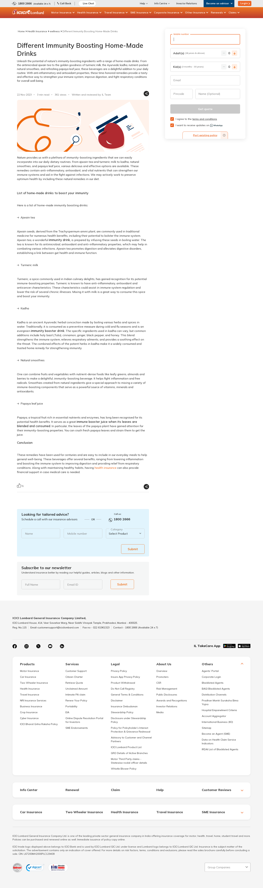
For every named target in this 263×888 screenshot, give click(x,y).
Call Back (65, 3)
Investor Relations (186, 3)
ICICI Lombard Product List (126, 747)
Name (29, 533)
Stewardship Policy (122, 712)
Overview (161, 671)
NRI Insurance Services (33, 700)
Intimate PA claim (75, 694)
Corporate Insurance (166, 12)
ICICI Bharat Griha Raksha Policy (39, 724)
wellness (55, 31)
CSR (158, 682)
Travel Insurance (114, 12)
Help (142, 3)
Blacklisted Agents (212, 682)
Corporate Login (211, 676)
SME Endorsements (76, 727)
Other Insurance (195, 12)
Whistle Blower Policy (123, 768)
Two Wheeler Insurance (34, 682)
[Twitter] (38, 646)
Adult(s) (189, 53)
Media (160, 712)
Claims (233, 12)
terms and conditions (204, 119)
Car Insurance (28, 676)
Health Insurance (87, 12)
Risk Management (166, 688)
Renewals (217, 12)
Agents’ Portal (210, 671)
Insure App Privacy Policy (125, 676)
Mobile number (77, 533)
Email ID (72, 584)
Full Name (31, 584)
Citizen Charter (74, 676)
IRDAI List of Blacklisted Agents (220, 749)
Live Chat (88, 3)
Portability (71, 706)
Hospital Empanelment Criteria (219, 710)
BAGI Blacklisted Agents (216, 688)
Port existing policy (205, 135)
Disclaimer (117, 700)
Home (21, 31)
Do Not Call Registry (123, 688)
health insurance (105, 467)
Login (244, 3)
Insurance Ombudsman (124, 706)
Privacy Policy (119, 671)
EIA (67, 712)
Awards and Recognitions (171, 700)
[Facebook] (15, 646)
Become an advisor (217, 3)
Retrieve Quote (74, 682)
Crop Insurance (29, 712)
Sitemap (206, 727)
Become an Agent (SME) (216, 733)
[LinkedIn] (62, 646)
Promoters (162, 676)
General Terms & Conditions (127, 694)
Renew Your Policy (76, 700)
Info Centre (160, 3)
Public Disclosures (166, 694)
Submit (133, 549)
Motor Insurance (61, 12)
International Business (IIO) (217, 722)
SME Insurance (139, 12)
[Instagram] (26, 646)
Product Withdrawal (123, 682)
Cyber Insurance (29, 718)
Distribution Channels (214, 694)
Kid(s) (188, 67)
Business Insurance (31, 706)
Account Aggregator (214, 716)
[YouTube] (50, 646)
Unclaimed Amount (76, 688)
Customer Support (76, 671)
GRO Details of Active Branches (129, 753)
